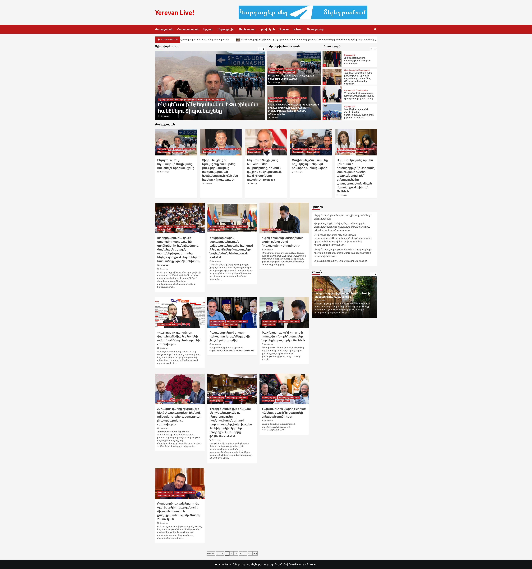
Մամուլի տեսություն (271, 230)
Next (255, 553)
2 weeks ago (164, 269)
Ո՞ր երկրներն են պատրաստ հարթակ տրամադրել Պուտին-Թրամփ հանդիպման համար (359, 96)
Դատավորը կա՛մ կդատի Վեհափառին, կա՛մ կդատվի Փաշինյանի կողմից (229, 336)
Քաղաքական (164, 29)
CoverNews (294, 564)
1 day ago (164, 116)
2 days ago (253, 183)
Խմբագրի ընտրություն (185, 87)
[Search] (375, 29)
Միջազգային (226, 29)
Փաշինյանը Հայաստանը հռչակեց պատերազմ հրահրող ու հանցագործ (310, 164)
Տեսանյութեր (314, 29)
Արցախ (208, 29)
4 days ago (343, 195)
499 (249, 553)
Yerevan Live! (174, 12)
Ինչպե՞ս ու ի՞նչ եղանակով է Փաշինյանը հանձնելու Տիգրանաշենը (175, 164)
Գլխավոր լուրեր (166, 87)
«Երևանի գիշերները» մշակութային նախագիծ (340, 260)
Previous (211, 553)
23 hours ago (275, 82)
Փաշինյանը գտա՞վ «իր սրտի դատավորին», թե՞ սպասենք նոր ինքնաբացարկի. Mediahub (283, 336)
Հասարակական (188, 29)
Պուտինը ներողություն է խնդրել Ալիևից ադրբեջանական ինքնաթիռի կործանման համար (359, 113)
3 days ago (298, 172)
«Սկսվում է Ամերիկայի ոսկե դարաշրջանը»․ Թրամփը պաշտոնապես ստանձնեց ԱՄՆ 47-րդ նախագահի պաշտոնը (358, 78)
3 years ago (321, 300)
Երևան (297, 29)
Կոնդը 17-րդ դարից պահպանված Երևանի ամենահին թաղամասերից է (342, 295)
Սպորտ (284, 29)
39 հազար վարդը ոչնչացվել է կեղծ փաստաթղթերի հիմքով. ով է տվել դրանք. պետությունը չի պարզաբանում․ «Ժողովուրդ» (179, 416)
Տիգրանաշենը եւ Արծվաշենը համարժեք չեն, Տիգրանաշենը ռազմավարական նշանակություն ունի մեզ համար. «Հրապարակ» (209, 101)
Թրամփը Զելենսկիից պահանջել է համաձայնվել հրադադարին (357, 60)
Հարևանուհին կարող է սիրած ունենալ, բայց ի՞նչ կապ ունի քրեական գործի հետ (284, 412)
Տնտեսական (246, 29)
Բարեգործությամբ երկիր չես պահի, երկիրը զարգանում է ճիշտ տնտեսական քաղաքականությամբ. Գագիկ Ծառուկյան (178, 511)
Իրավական (267, 29)
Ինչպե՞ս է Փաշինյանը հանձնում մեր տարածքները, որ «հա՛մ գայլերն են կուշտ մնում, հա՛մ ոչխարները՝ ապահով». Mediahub (343, 252)
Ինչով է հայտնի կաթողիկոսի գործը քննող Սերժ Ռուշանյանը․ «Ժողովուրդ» (283, 241)
